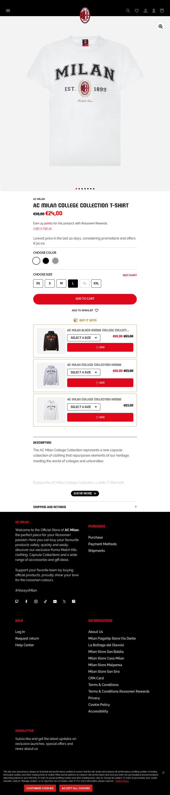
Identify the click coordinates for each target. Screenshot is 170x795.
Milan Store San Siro (104, 672)
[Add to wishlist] (96, 310)
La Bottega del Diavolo (106, 645)
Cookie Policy (99, 705)
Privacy (94, 698)
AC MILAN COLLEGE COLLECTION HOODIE (94, 364)
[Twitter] (64, 601)
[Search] (128, 10)
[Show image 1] (76, 188)
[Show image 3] (82, 188)
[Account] (145, 10)
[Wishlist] (137, 10)
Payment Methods (102, 544)
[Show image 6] (90, 188)
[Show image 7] (93, 188)
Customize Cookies (40, 788)
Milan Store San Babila (106, 652)
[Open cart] (162, 10)
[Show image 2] (79, 188)
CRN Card (96, 678)
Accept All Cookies (76, 788)
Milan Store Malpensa (105, 665)
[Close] (163, 772)
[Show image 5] (88, 188)
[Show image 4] (85, 188)
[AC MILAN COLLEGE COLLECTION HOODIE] (51, 375)
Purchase (95, 537)
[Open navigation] (8, 10)
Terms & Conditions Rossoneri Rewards (118, 691)
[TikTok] (45, 601)
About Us (95, 632)
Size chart (130, 275)
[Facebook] (26, 601)
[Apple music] (73, 601)
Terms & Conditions (103, 685)
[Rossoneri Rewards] (153, 10)
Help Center (24, 645)
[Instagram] (36, 601)
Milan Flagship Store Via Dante (112, 638)
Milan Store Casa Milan (106, 658)
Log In (20, 632)
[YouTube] (55, 601)
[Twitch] (16, 601)
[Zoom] (161, 26)
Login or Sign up (42, 228)
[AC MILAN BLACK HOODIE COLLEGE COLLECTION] (51, 341)
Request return (27, 638)
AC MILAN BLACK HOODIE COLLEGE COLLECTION (99, 330)
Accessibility (98, 711)
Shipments (96, 551)
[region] (85, 780)
